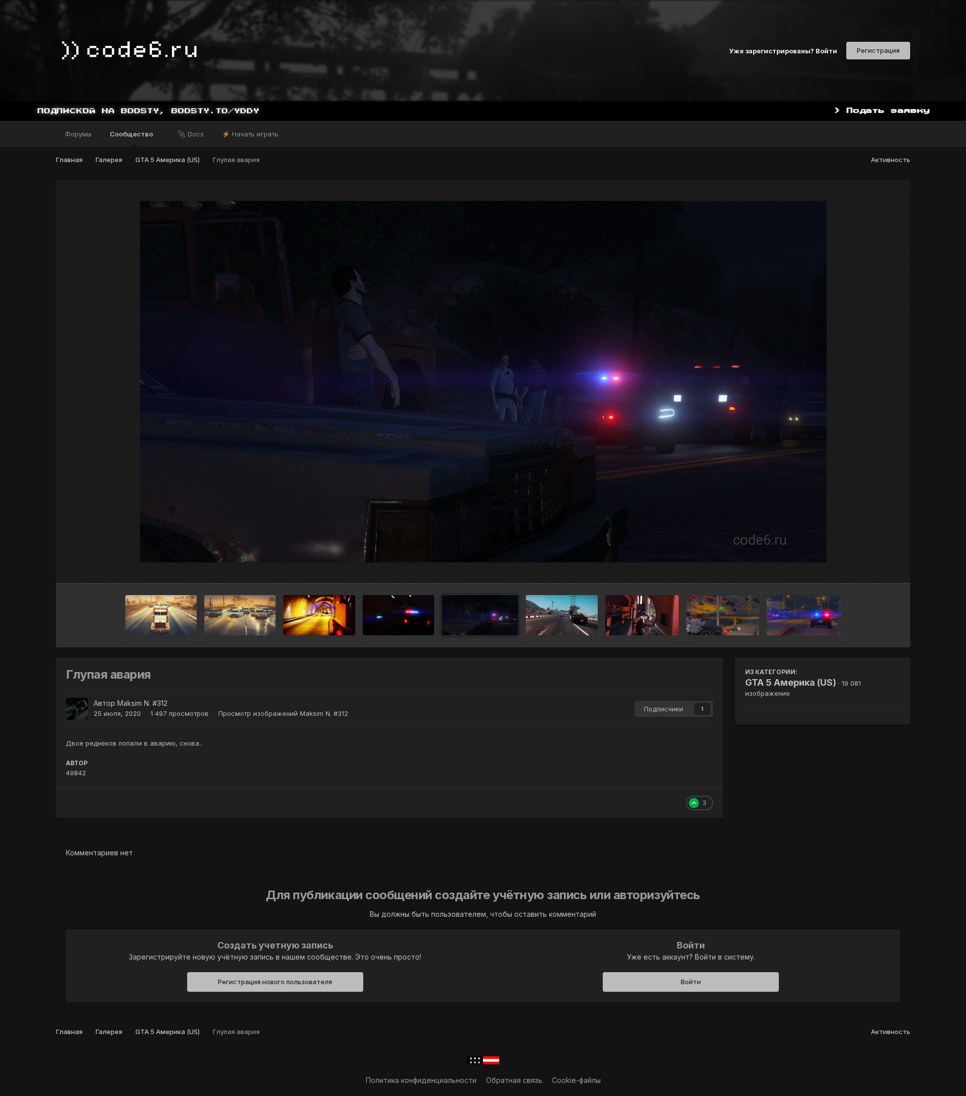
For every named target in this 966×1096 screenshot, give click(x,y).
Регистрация (878, 50)
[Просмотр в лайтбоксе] (483, 381)
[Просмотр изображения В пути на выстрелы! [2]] (722, 615)
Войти (691, 982)
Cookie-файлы (576, 1080)
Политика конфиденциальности (421, 1080)
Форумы (78, 134)
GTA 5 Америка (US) (790, 682)
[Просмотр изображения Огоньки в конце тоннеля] (319, 615)
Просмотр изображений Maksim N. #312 (283, 713)
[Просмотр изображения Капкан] (240, 615)
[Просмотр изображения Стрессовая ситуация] (642, 615)
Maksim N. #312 (142, 703)
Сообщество (132, 134)
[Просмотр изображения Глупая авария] (480, 615)
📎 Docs (191, 134)
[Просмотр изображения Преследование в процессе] (561, 615)
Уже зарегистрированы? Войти (783, 50)
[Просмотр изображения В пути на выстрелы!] (804, 615)
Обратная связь (514, 1080)
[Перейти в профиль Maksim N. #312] (77, 709)
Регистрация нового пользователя (275, 982)
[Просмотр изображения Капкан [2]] (161, 615)
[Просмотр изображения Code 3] (398, 615)
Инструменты (864, 565)
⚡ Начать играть (250, 134)
